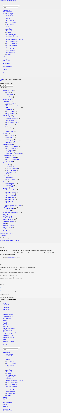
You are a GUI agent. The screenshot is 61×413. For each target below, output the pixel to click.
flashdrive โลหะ (10, 199)
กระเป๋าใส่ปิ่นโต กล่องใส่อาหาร (14, 153)
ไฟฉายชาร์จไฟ (10, 166)
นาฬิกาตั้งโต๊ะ (9, 177)
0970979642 (5, 291)
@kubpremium (5, 294)
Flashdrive (9, 29)
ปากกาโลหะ (9, 142)
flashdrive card (10, 191)
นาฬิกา (8, 26)
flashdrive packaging (11, 189)
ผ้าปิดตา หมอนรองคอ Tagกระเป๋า (14, 39)
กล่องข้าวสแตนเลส (11, 148)
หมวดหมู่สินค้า (6, 10)
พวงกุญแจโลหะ (10, 185)
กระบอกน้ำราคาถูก (11, 157)
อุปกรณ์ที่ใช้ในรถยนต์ (11, 45)
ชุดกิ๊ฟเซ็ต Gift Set (10, 38)
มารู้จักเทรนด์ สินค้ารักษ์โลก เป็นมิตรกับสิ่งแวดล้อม (11, 278)
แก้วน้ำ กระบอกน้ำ (11, 22)
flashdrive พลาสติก (11, 195)
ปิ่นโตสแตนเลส (10, 150)
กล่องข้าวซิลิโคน (10, 120)
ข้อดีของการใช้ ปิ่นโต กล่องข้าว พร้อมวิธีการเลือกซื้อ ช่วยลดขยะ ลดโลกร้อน (17, 272)
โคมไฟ (8, 174)
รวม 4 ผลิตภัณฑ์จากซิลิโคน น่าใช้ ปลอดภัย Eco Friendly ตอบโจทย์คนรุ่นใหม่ (17, 267)
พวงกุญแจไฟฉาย (10, 187)
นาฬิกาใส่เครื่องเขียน (11, 179)
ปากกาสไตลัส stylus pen (12, 141)
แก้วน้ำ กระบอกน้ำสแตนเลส (13, 159)
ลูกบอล (8, 92)
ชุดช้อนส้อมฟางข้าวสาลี (12, 118)
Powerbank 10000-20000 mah (14, 204)
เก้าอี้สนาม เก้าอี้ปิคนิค (12, 41)
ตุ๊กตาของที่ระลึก (10, 52)
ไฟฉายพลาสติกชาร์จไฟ (12, 168)
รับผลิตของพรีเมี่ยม (11, 257)
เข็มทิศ (5, 229)
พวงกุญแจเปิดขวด (10, 183)
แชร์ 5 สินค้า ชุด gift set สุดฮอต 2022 (8, 275)
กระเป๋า (8, 17)
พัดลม (7, 47)
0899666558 (5, 288)
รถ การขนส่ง (9, 94)
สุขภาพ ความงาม (10, 50)
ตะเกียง (8, 164)
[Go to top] (0, 301)
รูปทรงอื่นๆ (9, 98)
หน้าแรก (5, 57)
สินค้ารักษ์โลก (9, 15)
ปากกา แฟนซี (9, 137)
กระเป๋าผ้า (8, 128)
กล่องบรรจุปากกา (10, 135)
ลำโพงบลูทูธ (9, 109)
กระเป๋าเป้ (8, 130)
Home (1, 79)
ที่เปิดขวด (8, 32)
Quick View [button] (3, 235)
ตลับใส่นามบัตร (10, 208)
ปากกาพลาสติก (10, 139)
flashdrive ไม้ (9, 201)
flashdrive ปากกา (10, 194)
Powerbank (9, 30)
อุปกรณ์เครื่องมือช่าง (11, 43)
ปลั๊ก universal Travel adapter (13, 107)
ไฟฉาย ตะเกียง (10, 24)
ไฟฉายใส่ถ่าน (9, 172)
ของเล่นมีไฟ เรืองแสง (11, 49)
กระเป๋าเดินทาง (10, 131)
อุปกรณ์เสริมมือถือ (10, 111)
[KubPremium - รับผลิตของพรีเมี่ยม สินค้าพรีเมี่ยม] (8, 0)
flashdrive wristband (11, 192)
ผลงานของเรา (6, 63)
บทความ (5, 69)
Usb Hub (8, 104)
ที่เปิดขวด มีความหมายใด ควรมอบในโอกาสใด (10, 270)
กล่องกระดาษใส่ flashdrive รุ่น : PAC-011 (10, 240)
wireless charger (10, 103)
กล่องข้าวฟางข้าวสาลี (11, 117)
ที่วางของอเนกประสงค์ (12, 106)
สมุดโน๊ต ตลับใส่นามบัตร (12, 36)
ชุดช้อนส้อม (9, 152)
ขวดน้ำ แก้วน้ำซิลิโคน (11, 122)
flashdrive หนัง (10, 197)
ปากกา (8, 18)
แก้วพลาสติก (9, 161)
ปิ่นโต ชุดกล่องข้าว (11, 20)
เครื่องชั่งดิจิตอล (10, 113)
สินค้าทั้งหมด (6, 60)
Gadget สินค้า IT (10, 13)
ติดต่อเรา (5, 73)
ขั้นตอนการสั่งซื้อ (7, 66)
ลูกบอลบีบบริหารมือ (11, 34)
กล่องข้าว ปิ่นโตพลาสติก (12, 146)
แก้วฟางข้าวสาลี (10, 124)
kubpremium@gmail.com (8, 297)
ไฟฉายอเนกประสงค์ (11, 170)
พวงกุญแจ (8, 28)
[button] (1, 80)
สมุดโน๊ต (8, 210)
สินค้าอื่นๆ (8, 54)
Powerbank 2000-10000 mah (13, 205)
